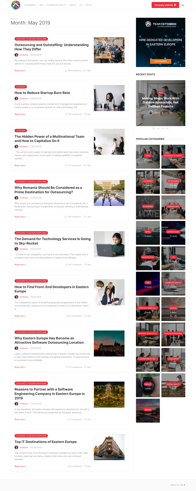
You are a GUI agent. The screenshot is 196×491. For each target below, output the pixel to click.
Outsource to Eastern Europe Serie (31, 39)
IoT (81, 5)
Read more (20, 70)
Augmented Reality (56, 5)
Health (72, 5)
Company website (164, 5)
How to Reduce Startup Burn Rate (42, 93)
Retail (89, 5)
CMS (41, 5)
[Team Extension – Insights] (16, 5)
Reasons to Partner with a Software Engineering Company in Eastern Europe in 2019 (50, 393)
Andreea (24, 55)
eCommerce (30, 5)
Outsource (20, 87)
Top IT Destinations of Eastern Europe (46, 442)
